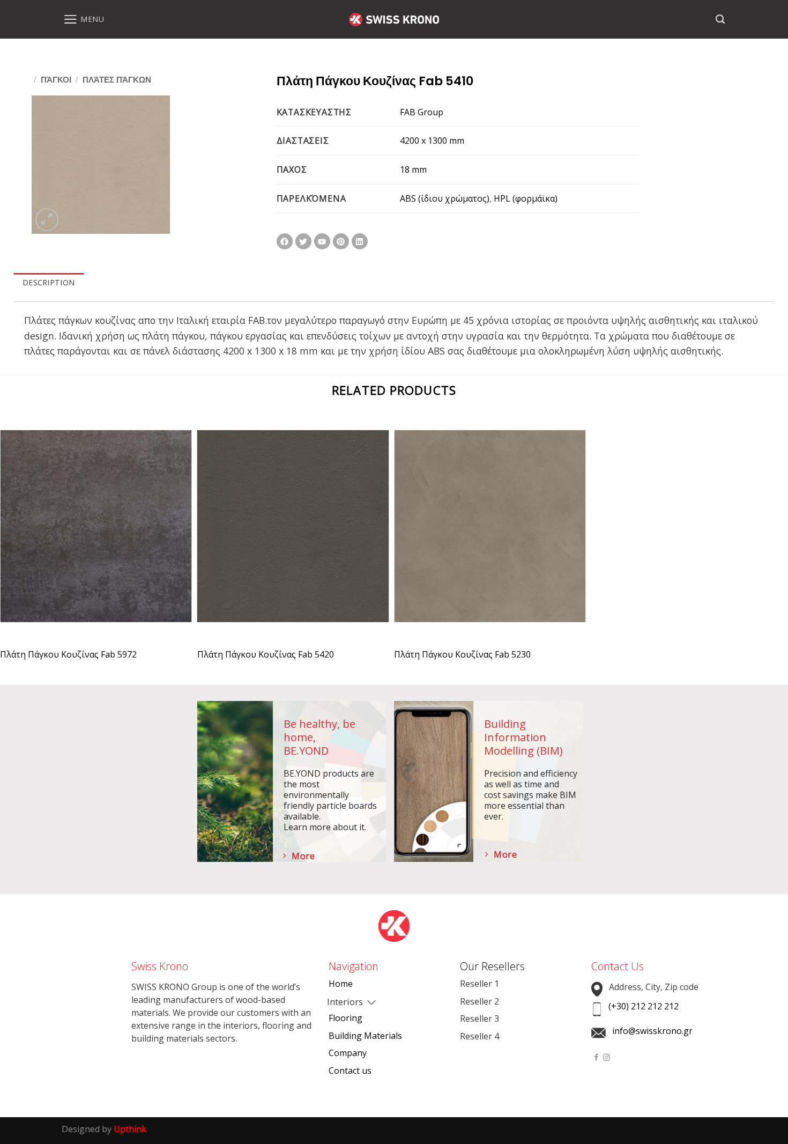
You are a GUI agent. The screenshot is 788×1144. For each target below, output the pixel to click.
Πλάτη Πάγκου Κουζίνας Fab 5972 (68, 654)
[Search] (720, 19)
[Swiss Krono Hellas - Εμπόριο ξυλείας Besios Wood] (394, 19)
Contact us (350, 1070)
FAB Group (421, 112)
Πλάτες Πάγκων (117, 79)
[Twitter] (303, 241)
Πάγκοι (56, 79)
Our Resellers (492, 966)
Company (348, 1053)
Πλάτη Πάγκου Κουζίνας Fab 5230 (462, 654)
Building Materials (365, 1036)
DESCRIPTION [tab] (49, 282)
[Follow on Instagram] (606, 1058)
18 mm (413, 169)
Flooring (345, 1018)
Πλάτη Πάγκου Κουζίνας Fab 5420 (265, 654)
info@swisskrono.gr (652, 1031)
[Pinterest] (341, 241)
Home (341, 984)
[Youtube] (322, 241)
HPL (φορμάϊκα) (525, 198)
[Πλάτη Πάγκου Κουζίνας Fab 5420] (293, 535)
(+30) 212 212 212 (643, 1006)
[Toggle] (337, 1003)
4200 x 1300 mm (432, 140)
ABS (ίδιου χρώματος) (444, 198)
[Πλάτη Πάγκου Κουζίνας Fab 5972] (96, 535)
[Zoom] (46, 219)
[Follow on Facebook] (596, 1058)
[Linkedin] (360, 241)
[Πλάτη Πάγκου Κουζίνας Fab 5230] (490, 535)
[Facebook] (285, 241)
